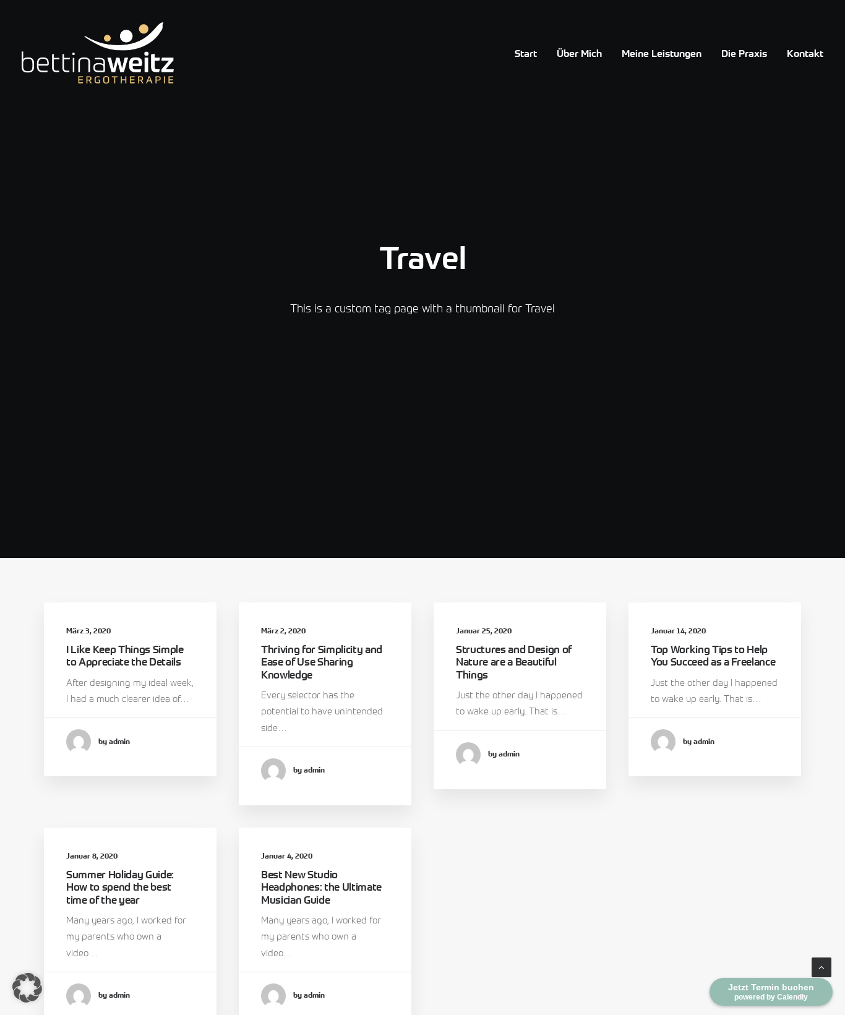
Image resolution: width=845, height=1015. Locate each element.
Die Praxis (744, 53)
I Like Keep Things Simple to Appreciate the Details (125, 655)
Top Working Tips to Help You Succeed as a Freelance (713, 655)
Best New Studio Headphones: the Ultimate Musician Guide (321, 887)
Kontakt (805, 53)
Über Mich (579, 53)
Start (526, 53)
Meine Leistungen (661, 53)
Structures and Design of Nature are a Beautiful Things (514, 662)
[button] (27, 988)
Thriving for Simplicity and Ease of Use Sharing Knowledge (321, 662)
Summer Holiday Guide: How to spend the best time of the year (120, 887)
